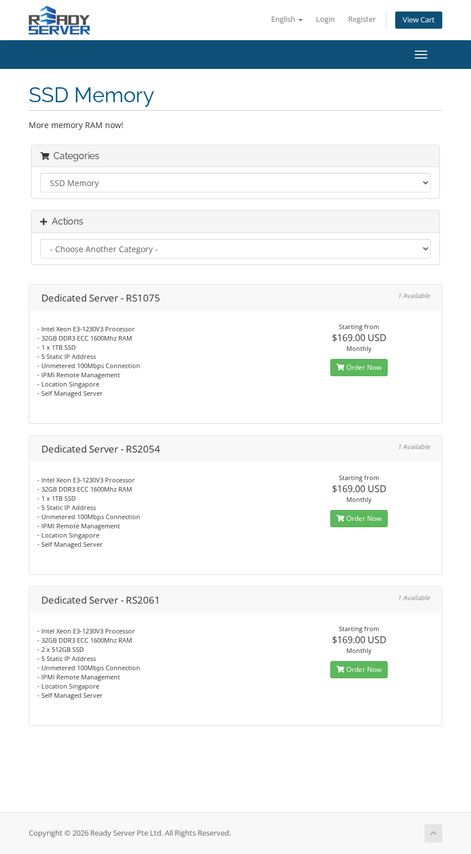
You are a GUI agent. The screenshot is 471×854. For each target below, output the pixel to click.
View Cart (419, 20)
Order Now (363, 367)
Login (325, 19)
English (284, 19)
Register (362, 19)
